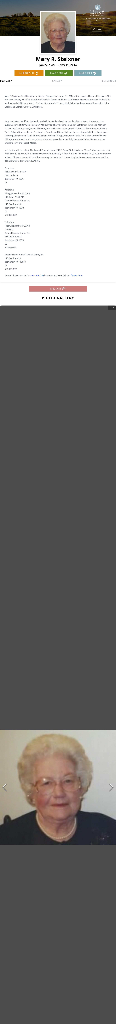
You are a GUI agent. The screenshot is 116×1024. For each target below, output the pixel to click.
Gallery (57, 81)
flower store (76, 275)
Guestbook (109, 81)
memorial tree (37, 275)
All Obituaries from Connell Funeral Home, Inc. (97, 19)
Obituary (6, 81)
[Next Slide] (111, 787)
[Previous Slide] (4, 787)
